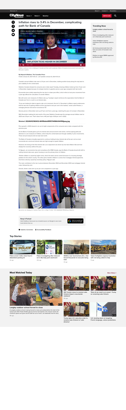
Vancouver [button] (13, 11)
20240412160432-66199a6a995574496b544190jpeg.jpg (47, 121)
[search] (115, 16)
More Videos (111, 273)
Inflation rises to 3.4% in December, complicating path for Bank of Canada (50, 24)
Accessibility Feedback (44, 230)
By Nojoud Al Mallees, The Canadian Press (32, 74)
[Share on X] (13, 22)
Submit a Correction (27, 230)
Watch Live (106, 16)
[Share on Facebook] (13, 26)
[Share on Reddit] (13, 30)
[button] (97, 10)
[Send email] (13, 34)
